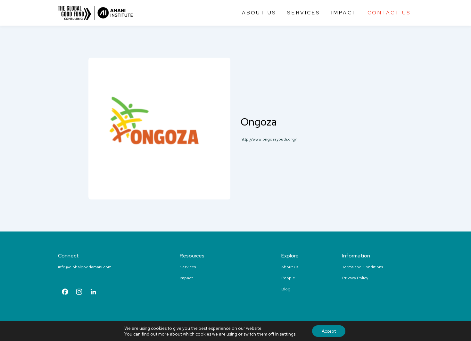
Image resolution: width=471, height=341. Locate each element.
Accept (329, 331)
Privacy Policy (355, 277)
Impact (344, 12)
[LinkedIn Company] (93, 292)
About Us (259, 12)
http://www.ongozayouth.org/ (269, 139)
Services (303, 12)
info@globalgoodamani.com (85, 267)
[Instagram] (79, 292)
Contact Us (389, 12)
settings (287, 334)
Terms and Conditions (362, 267)
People (288, 277)
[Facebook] (65, 292)
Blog (285, 289)
